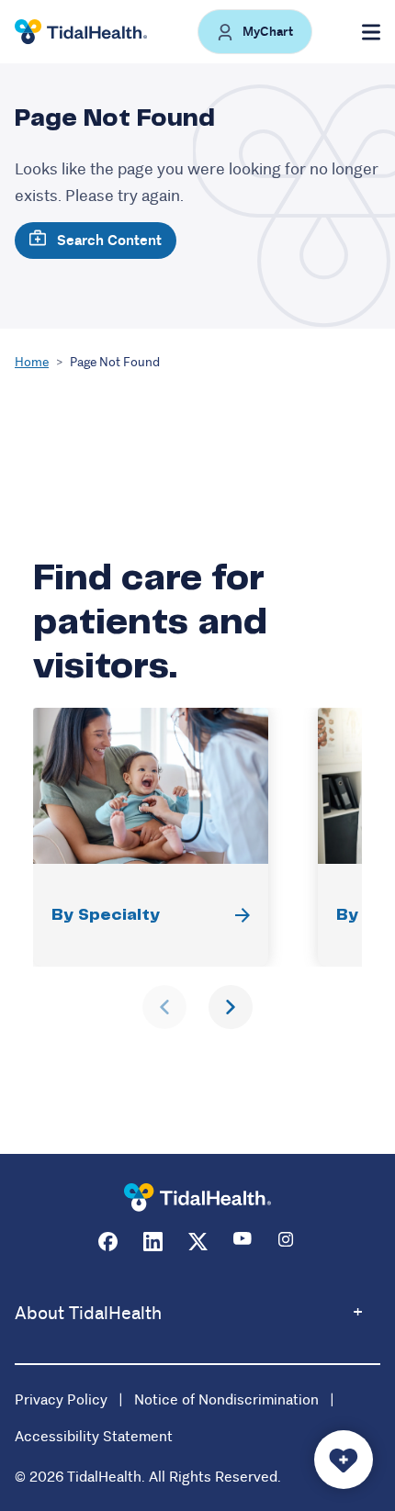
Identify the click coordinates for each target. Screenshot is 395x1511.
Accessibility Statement (94, 1436)
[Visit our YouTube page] (243, 1241)
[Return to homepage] (197, 1197)
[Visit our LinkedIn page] (153, 1241)
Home (32, 361)
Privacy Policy (61, 1399)
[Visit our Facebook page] (108, 1241)
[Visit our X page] (198, 1241)
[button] (255, 31)
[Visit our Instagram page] (288, 1241)
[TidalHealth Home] (81, 32)
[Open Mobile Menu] (371, 32)
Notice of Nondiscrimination (226, 1399)
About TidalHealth (88, 1313)
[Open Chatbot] (343, 1459)
